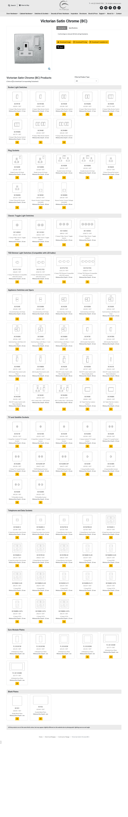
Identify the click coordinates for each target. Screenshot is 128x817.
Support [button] (101, 13)
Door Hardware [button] (12, 13)
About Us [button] (110, 13)
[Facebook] (110, 7)
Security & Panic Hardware (60, 13)
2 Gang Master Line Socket (41, 560)
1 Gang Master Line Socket (64, 532)
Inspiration (74, 13)
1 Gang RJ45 (87, 560)
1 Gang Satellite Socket (87, 469)
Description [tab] (62, 28)
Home (41, 737)
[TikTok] (119, 7)
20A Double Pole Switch (87, 342)
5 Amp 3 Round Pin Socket (111, 172)
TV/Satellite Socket (17, 497)
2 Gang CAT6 (41, 616)
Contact (118, 13)
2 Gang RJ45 (17, 588)
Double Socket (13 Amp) (64, 171)
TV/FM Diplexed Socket (41, 469)
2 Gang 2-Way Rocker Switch (64, 109)
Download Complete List (100, 42)
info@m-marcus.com (114, 3)
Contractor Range (63, 737)
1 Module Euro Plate (17, 651)
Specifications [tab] (73, 28)
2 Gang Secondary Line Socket (111, 532)
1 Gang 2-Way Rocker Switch (17, 109)
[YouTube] (114, 7)
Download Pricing (81, 42)
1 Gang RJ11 (64, 588)
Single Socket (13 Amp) (17, 172)
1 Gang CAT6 (111, 588)
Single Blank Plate (17, 713)
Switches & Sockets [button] (41, 13)
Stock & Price (93, 13)
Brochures (83, 13)
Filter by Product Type (82, 77)
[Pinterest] (105, 7)
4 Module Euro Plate (111, 650)
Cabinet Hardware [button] (26, 13)
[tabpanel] (89, 34)
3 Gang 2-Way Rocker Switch (110, 109)
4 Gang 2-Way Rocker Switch (40, 135)
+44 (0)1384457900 (97, 3)
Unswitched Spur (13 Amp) (17, 312)
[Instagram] (101, 7)
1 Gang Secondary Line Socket (17, 532)
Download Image (65, 42)
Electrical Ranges (50, 737)
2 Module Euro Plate (64, 651)
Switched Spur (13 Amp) (64, 312)
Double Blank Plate (40, 712)
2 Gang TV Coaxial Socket (111, 439)
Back (61, 47)
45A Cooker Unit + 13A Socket (41, 400)
